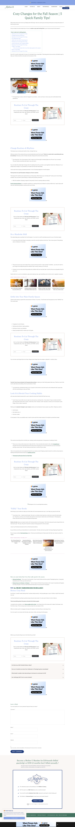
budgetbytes (56, 444)
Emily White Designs (61, 815)
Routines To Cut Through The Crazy (19, 33)
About (38, 6)
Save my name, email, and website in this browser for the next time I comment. (26, 747)
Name (12, 727)
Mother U (9, 7)
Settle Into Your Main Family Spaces (20, 40)
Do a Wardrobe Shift (16, 38)
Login (26, 6)
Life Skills (32, 6)
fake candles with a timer (30, 604)
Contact (67, 6)
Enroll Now (37, 800)
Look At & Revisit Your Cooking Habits (20, 43)
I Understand (14, 818)
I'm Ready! (35, 120)
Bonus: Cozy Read (16, 49)
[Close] (25, 809)
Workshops (54, 6)
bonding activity (31, 452)
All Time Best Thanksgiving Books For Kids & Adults (28, 588)
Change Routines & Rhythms (18, 35)
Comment (12, 709)
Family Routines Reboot (15, 183)
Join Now (65, 8)
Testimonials (46, 6)
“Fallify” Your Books (16, 46)
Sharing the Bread (17, 579)
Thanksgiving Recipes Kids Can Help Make (22, 455)
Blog (61, 6)
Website (12, 740)
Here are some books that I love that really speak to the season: (27, 48)
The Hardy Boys (24, 533)
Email (11, 733)
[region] (14, 814)
